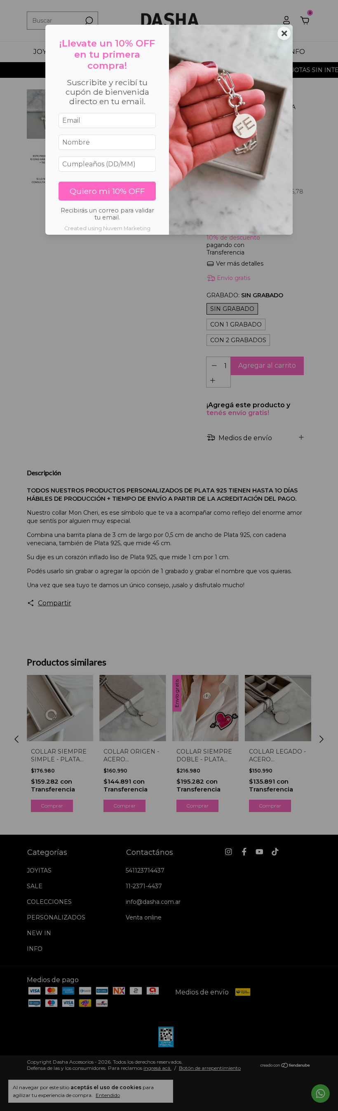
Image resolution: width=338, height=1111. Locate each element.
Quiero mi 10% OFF (107, 191)
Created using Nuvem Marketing (107, 228)
